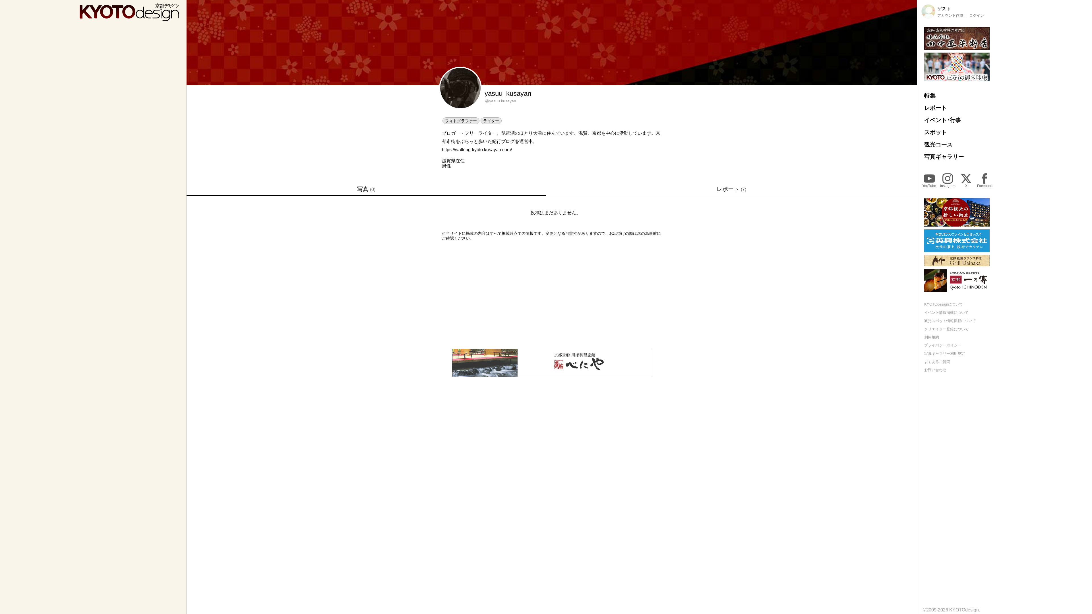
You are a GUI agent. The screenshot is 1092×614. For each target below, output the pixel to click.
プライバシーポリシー (942, 345)
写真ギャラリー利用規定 (944, 353)
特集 (930, 95)
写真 (366, 189)
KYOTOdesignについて (943, 304)
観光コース (938, 144)
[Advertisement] (551, 295)
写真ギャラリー (944, 157)
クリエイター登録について (946, 329)
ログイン (976, 16)
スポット (935, 132)
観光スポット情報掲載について (950, 321)
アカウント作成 (950, 16)
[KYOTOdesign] (129, 18)
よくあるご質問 (937, 362)
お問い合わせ (935, 370)
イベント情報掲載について (946, 312)
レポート (731, 189)
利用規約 (931, 337)
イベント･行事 (942, 120)
